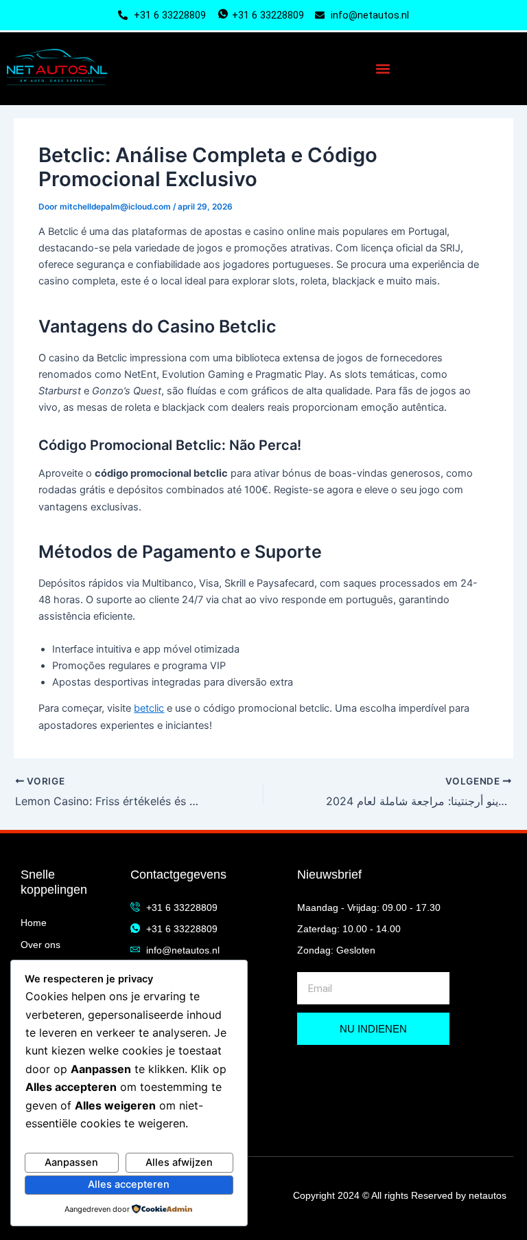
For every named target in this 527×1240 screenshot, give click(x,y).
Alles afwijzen (179, 1162)
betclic (149, 708)
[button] (382, 69)
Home (34, 922)
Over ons (40, 944)
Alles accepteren (128, 1184)
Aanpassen (71, 1162)
